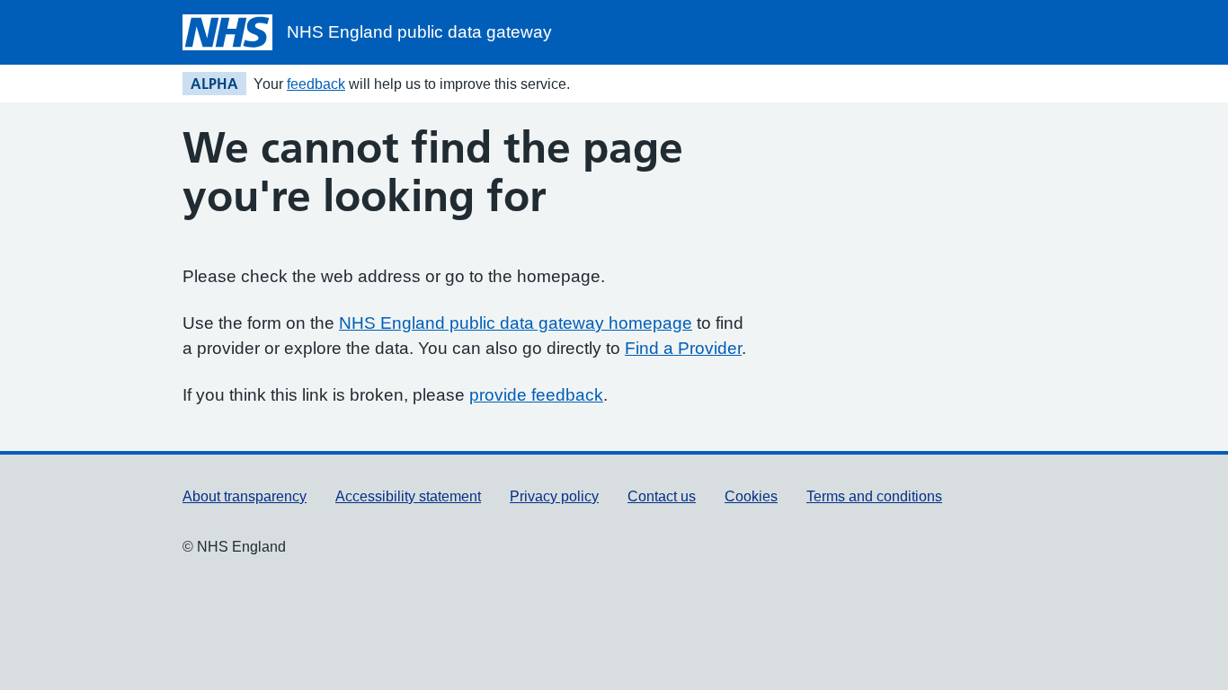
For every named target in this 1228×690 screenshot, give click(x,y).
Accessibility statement (408, 496)
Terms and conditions (874, 496)
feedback (316, 84)
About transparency (244, 496)
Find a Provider (683, 348)
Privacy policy (554, 496)
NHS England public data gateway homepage (515, 323)
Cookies (751, 496)
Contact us (661, 496)
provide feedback (536, 394)
